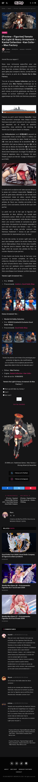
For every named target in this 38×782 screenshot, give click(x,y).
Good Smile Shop (28, 284)
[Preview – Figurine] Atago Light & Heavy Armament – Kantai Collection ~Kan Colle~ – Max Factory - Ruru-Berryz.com (22, 742)
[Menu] (3, 3)
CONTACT (19, 772)
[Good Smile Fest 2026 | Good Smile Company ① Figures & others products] (19, 542)
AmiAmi (18, 284)
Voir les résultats (19, 404)
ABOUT (6, 769)
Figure (5, 32)
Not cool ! (8, 395)
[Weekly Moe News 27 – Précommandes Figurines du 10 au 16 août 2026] (19, 604)
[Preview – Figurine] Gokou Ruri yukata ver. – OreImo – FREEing (28, 500)
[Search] (7, 3)
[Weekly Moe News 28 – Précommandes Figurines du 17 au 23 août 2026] (19, 573)
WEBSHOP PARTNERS (25, 769)
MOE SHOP (14, 769)
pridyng (10, 703)
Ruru (8, 49)
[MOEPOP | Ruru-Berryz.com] (19, 3)
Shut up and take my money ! (14, 389)
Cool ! (6, 392)
